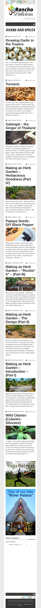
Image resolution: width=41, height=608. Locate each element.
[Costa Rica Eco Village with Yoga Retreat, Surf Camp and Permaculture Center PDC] (20, 10)
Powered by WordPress (17, 604)
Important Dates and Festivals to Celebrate (20, 2)
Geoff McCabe (31, 36)
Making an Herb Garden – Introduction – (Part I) (18, 369)
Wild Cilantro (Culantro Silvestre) (16, 419)
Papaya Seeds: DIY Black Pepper (20, 223)
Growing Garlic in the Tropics (20, 42)
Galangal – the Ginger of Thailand (20, 126)
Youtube (31, 19)
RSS (34, 19)
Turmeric (13, 84)
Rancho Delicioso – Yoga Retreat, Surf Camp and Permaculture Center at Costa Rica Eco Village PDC (20, 600)
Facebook (26, 19)
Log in (8, 604)
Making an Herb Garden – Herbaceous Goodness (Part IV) (18, 175)
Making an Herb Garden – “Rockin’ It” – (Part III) (20, 270)
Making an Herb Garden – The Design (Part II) (18, 318)
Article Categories (11, 541)
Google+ (28, 19)
